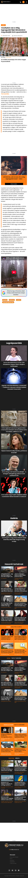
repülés (2, 753)
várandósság (3, 593)
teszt (21, 654)
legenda (16, 739)
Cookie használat (13, 863)
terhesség (8, 593)
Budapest (4, 654)
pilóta (10, 753)
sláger (19, 640)
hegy (4, 578)
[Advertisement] (14, 400)
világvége (16, 578)
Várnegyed (3, 738)
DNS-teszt (16, 592)
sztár (4, 640)
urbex (15, 753)
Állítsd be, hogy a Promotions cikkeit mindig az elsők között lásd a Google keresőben (16, 292)
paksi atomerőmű (6, 786)
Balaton (16, 738)
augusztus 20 (7, 801)
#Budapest (10, 802)
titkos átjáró (7, 738)
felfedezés (9, 623)
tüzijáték (2, 801)
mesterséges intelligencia (19, 624)
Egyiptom (16, 607)
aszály (22, 801)
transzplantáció (4, 592)
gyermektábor (19, 753)
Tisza (21, 802)
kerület (8, 654)
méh (8, 592)
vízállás (11, 786)
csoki (24, 786)
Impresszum (12, 860)
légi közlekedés (8, 754)
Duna (2, 772)
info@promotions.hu (14, 849)
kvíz (1, 640)
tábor (23, 753)
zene (22, 640)
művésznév (11, 640)
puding (16, 787)
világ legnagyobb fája (8, 302)
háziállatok (6, 622)
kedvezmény (20, 773)
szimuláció (11, 622)
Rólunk (11, 858)
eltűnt (4, 772)
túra (2, 578)
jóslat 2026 (21, 622)
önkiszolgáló (17, 772)
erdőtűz (18, 300)
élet (4, 607)
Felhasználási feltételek (14, 857)
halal (7, 607)
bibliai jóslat (20, 578)
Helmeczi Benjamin (18, 35)
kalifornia (11, 300)
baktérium (19, 787)
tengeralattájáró (21, 738)
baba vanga (17, 622)
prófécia (16, 623)
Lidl (15, 786)
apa (6, 578)
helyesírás (18, 654)
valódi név (7, 640)
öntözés (16, 802)
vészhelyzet (3, 754)
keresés (7, 772)
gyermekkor (20, 592)
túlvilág (2, 607)
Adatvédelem (12, 861)
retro (17, 640)
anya (11, 592)
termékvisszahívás (19, 786)
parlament (5, 802)
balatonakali (17, 754)
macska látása (4, 623)
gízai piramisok (21, 607)
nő (9, 592)
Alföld (25, 801)
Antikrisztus (17, 579)
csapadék (3, 787)
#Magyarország (18, 801)
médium (9, 607)
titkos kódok (6, 753)
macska (2, 622)
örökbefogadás (17, 593)
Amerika (5, 300)
